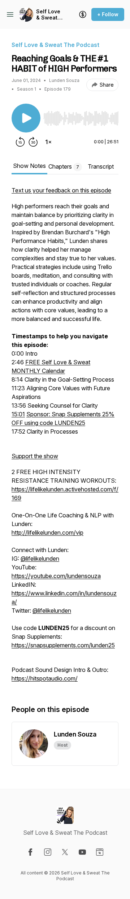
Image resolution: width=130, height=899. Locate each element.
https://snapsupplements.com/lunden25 (63, 645)
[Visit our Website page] (99, 852)
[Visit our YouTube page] (82, 852)
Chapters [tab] (63, 166)
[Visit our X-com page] (65, 852)
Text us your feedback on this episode (61, 190)
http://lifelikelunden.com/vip (47, 532)
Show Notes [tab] (29, 165)
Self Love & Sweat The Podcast (48, 14)
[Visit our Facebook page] (30, 852)
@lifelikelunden (40, 558)
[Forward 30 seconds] (33, 142)
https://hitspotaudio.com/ (45, 678)
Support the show (35, 456)
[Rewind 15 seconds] (20, 142)
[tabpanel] (65, 438)
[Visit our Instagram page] (47, 852)
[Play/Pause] (26, 118)
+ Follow (107, 14)
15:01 (18, 414)
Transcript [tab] (101, 166)
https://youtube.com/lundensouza (56, 575)
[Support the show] (82, 14)
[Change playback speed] (48, 142)
